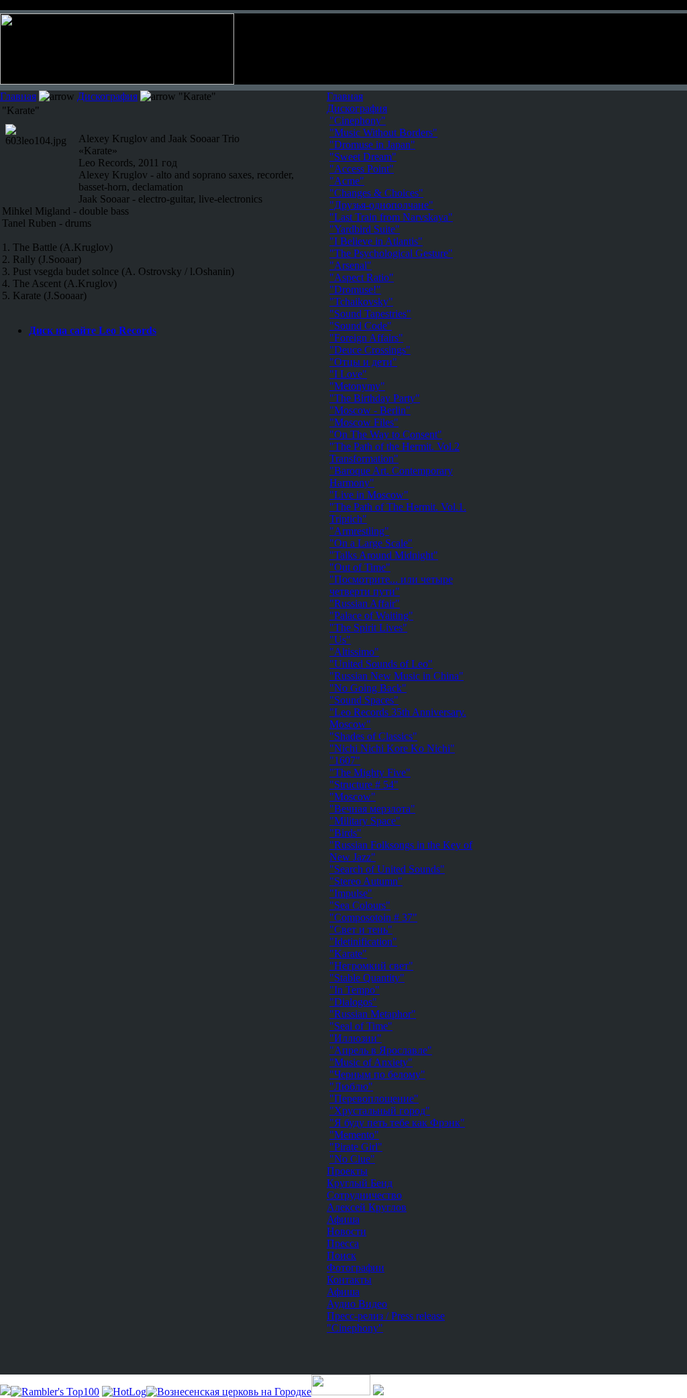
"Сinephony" (357, 120)
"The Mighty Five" (370, 772)
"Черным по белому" (377, 1074)
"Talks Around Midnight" (383, 555)
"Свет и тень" (360, 929)
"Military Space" (365, 820)
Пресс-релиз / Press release (386, 1316)
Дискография (107, 96)
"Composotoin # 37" (373, 917)
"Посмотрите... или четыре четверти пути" (391, 585)
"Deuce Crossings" (370, 350)
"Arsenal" (350, 265)
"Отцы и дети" (363, 362)
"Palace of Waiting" (371, 615)
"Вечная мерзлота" (372, 808)
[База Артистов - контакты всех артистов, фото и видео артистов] (340, 1391)
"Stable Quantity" (367, 977)
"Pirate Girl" (355, 1146)
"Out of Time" (359, 567)
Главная (18, 96)
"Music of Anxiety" (371, 1062)
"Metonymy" (357, 386)
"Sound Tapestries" (370, 313)
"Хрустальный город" (379, 1110)
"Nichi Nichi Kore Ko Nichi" (392, 748)
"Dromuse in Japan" (372, 144)
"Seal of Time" (360, 1026)
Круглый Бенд (359, 1183)
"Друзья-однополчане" (381, 205)
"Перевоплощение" (374, 1098)
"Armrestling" (359, 531)
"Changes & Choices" (376, 193)
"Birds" (345, 833)
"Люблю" (351, 1086)
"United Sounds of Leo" (381, 663)
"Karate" (348, 953)
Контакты (349, 1279)
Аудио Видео (357, 1303)
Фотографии (355, 1267)
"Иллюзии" (355, 1038)
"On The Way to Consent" (385, 434)
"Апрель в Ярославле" (380, 1050)
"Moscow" (352, 796)
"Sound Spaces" (364, 700)
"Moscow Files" (364, 422)
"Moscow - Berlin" (370, 410)
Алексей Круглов (367, 1207)
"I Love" (348, 374)
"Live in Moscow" (369, 494)
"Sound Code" (360, 325)
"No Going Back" (368, 688)
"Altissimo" (354, 651)
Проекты (347, 1171)
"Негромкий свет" (371, 965)
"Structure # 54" (364, 784)
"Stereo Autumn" (366, 881)
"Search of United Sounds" (387, 869)
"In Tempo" (354, 990)
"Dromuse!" (355, 289)
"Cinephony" (355, 1328)
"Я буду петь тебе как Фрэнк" (397, 1122)
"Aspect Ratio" (361, 277)
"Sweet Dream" (363, 156)
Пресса (343, 1243)
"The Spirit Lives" (368, 627)
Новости (346, 1231)
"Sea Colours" (359, 905)
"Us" (340, 639)
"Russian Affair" (364, 603)
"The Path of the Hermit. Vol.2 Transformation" (394, 452)
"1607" (344, 760)
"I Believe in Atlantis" (376, 241)
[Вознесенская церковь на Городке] (228, 1391)
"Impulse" (350, 893)
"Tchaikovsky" (361, 301)
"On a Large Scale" (371, 543)
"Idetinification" (363, 941)
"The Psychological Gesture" (391, 253)
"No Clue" (352, 1159)
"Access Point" (361, 168)
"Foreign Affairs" (366, 337)
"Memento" (354, 1134)
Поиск (341, 1255)
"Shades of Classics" (373, 736)
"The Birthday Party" (374, 398)
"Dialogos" (353, 1002)
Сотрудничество (364, 1195)
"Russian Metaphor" (372, 1014)
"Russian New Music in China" (396, 676)
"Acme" (346, 180)
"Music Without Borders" (383, 132)
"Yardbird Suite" (364, 229)
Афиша (343, 1219)
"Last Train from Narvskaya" (391, 217)
